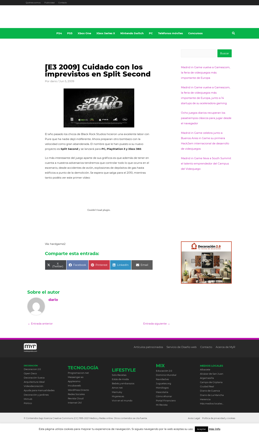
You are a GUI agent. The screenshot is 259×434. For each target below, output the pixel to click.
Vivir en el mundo (122, 400)
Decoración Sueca (34, 377)
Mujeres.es (118, 396)
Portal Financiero (166, 400)
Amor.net (117, 387)
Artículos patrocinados (148, 347)
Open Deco (30, 373)
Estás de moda (120, 379)
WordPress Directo (78, 390)
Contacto (62, 2)
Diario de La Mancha (212, 395)
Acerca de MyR (225, 347)
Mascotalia (162, 392)
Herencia (205, 399)
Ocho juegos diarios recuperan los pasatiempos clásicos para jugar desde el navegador (206, 118)
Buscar (224, 53)
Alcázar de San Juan (211, 373)
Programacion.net (78, 372)
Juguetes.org (163, 383)
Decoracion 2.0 (32, 369)
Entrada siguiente (156, 323)
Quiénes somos (33, 2)
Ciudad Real (207, 386)
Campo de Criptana (211, 382)
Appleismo (74, 381)
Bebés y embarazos (123, 383)
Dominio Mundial (166, 375)
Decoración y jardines (36, 394)
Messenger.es (75, 377)
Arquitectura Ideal (34, 381)
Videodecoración (33, 386)
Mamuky (117, 392)
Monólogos (162, 387)
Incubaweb (74, 385)
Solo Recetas (119, 375)
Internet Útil (75, 402)
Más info (214, 429)
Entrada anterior (40, 323)
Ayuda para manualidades (39, 390)
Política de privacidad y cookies (218, 418)
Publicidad (49, 2)
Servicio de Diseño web (181, 347)
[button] (233, 34)
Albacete (205, 369)
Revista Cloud (76, 398)
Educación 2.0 (164, 370)
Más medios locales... (212, 403)
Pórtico (28, 403)
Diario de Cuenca (210, 390)
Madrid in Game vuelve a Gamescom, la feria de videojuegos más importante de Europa (205, 73)
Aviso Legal (194, 418)
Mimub (28, 399)
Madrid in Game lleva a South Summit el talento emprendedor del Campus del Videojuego (206, 163)
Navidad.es (162, 379)
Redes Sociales (76, 394)
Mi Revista (162, 404)
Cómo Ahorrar (164, 396)
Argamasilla (207, 378)
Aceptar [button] (201, 429)
